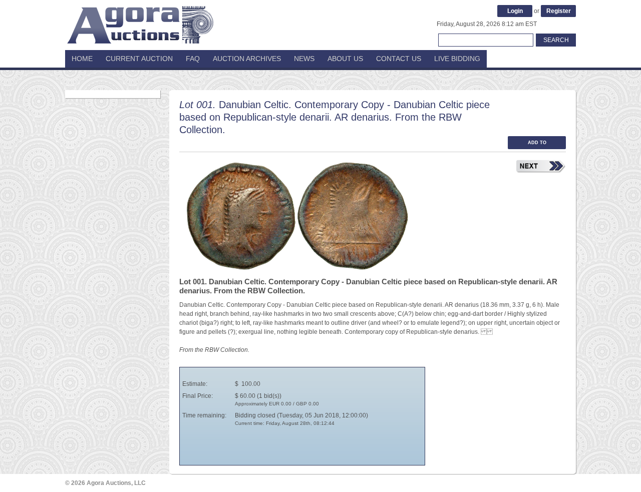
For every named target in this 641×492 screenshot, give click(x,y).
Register (558, 11)
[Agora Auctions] (140, 20)
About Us (345, 59)
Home (82, 59)
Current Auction (139, 59)
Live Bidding (457, 59)
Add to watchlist (537, 144)
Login (515, 11)
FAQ (193, 59)
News (304, 59)
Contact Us (398, 59)
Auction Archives (247, 59)
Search (556, 40)
